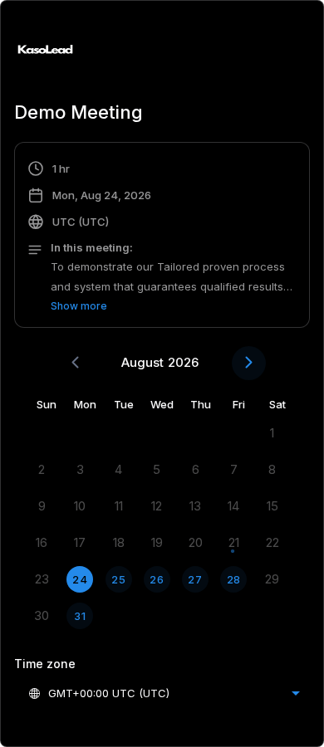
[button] (162, 237)
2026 (183, 362)
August (142, 362)
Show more (79, 306)
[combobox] (163, 693)
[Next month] (249, 363)
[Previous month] (75, 363)
